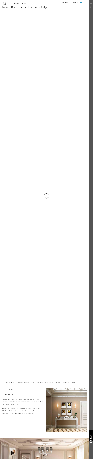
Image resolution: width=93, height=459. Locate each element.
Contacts (75, 2)
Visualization (65, 382)
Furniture (26, 382)
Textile (46, 382)
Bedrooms (20, 382)
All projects (25, 3)
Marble (37, 382)
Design (16, 3)
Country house (57, 382)
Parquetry (32, 382)
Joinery (42, 382)
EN (84, 2)
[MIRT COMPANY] (5, 5)
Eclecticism (72, 382)
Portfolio (65, 2)
